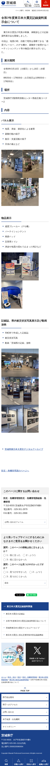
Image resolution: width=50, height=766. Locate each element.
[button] (37, 3)
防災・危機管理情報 (30, 677)
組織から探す (44, 764)
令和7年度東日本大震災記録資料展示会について (26, 621)
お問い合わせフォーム (14, 522)
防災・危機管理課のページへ (15, 471)
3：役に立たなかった (17, 559)
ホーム (3, 677)
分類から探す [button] (19, 764)
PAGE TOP (25, 691)
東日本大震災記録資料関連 (19, 606)
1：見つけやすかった (17, 572)
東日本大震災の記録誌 (15, 614)
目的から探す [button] (31, 764)
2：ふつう (31, 555)
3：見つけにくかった (17, 576)
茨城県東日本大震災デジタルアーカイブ (24, 449)
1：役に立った (14, 555)
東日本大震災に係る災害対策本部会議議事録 (24, 635)
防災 (19, 677)
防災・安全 (12, 677)
